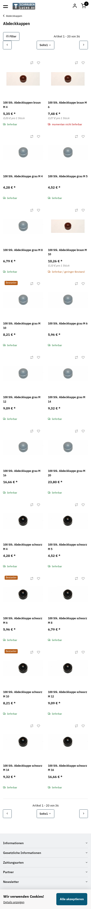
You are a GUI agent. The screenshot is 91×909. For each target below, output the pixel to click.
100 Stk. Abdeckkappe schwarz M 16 (67, 768)
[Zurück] (7, 45)
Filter (12, 36)
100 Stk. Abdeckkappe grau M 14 (66, 399)
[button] (83, 6)
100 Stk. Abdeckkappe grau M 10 (21, 326)
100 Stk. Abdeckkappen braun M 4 (22, 105)
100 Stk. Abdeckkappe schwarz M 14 (22, 768)
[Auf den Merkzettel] (38, 63)
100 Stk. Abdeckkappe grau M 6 (67, 323)
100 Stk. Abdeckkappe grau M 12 (21, 399)
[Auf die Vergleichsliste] (31, 63)
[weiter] (83, 45)
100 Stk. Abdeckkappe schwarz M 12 (67, 694)
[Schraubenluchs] (24, 6)
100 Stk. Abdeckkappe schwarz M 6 (22, 620)
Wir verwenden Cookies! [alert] (23, 896)
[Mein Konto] (74, 6)
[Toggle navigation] (5, 6)
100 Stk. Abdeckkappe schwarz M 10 (22, 694)
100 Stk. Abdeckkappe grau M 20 (66, 473)
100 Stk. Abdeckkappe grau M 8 (23, 250)
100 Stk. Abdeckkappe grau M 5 (67, 176)
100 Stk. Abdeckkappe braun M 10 (67, 252)
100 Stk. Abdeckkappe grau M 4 (23, 176)
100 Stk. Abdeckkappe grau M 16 (21, 473)
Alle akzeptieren (72, 899)
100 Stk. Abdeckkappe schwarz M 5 (67, 547)
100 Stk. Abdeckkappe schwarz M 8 (67, 620)
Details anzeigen (13, 902)
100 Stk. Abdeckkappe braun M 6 (67, 105)
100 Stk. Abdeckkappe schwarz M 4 (22, 547)
